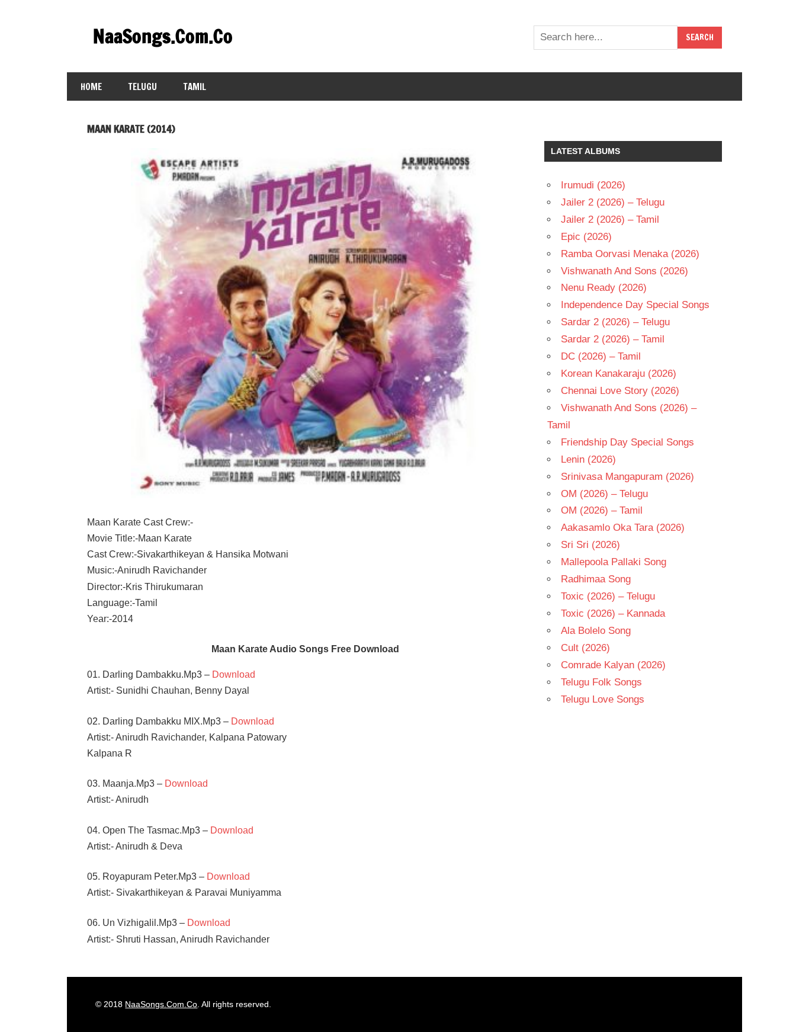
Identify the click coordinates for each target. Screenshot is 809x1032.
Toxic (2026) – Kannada (613, 613)
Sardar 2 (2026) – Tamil (612, 339)
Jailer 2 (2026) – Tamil (610, 219)
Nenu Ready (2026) (604, 287)
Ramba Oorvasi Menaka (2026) (630, 253)
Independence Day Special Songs (635, 304)
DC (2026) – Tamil (601, 356)
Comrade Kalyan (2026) (613, 665)
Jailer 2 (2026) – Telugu (612, 202)
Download (233, 674)
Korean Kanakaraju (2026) (618, 373)
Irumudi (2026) (593, 185)
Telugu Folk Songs (601, 682)
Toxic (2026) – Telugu (608, 596)
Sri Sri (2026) (590, 544)
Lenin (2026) (588, 459)
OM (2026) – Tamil (602, 510)
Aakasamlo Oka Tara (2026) (623, 527)
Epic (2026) (586, 236)
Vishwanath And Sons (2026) (624, 271)
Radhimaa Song (596, 579)
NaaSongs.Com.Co (163, 36)
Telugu (143, 87)
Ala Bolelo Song (596, 630)
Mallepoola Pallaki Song (613, 562)
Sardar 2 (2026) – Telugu (615, 322)
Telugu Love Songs (602, 699)
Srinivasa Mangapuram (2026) (627, 476)
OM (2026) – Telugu (604, 493)
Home (91, 87)
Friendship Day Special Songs (627, 442)
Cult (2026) (585, 647)
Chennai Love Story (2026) (620, 390)
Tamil (195, 87)
